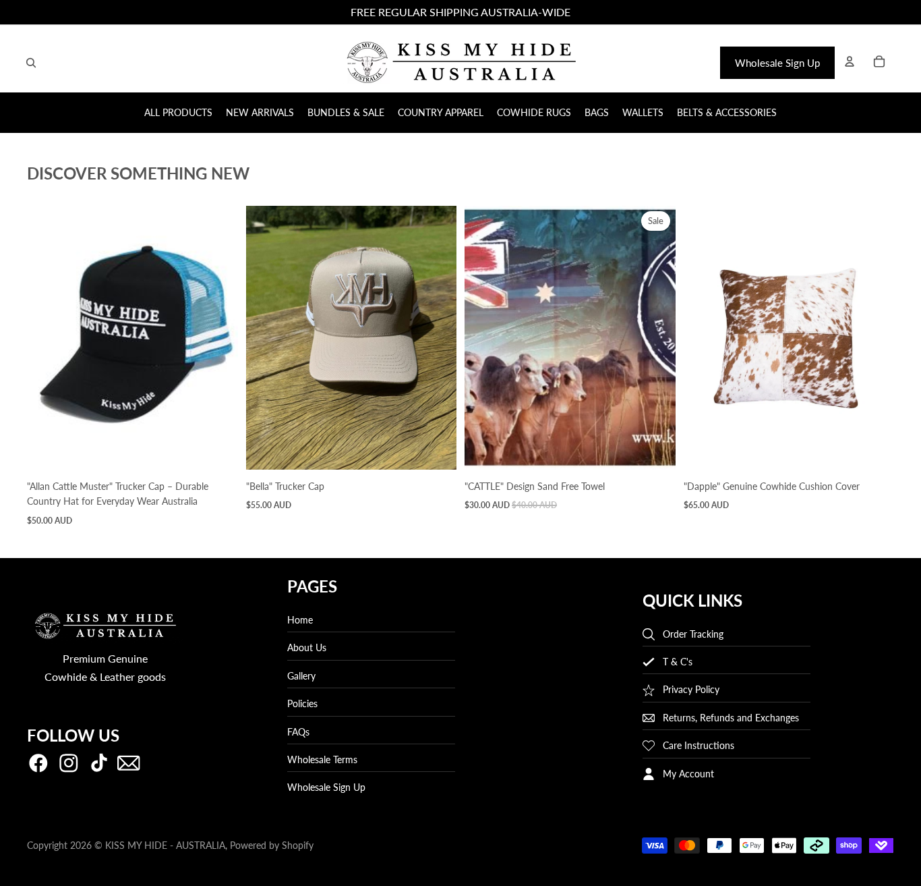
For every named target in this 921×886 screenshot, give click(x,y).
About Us (306, 648)
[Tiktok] (99, 763)
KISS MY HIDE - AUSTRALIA (165, 845)
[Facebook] (38, 763)
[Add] (217, 449)
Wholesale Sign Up (777, 63)
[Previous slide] (47, 338)
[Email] (128, 763)
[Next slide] (218, 338)
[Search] (31, 63)
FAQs (298, 732)
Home (300, 620)
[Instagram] (68, 763)
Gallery (301, 676)
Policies (302, 703)
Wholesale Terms (322, 759)
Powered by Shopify (272, 845)
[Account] (849, 61)
